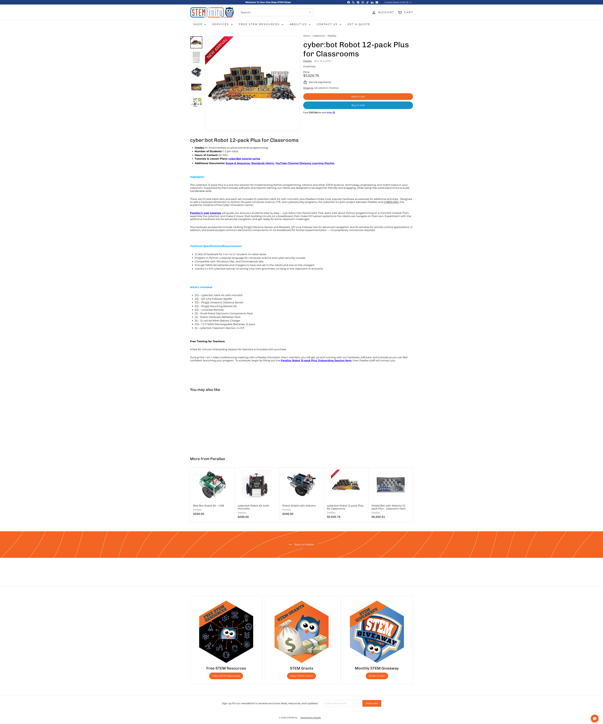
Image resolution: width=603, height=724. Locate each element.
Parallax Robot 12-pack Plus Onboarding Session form (316, 360)
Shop (198, 24)
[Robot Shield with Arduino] (301, 493)
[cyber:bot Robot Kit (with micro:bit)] (257, 494)
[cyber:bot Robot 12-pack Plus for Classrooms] (208, 422)
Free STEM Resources (260, 24)
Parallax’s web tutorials (205, 213)
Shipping (308, 88)
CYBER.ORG (391, 202)
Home (306, 36)
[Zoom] (252, 83)
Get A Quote (359, 24)
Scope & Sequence (238, 163)
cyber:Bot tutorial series (244, 158)
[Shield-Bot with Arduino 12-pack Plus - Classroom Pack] (390, 494)
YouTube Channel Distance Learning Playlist (304, 163)
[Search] (310, 12)
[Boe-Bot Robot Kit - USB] (212, 493)
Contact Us (328, 24)
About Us (299, 24)
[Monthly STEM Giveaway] (377, 632)
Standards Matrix (262, 163)
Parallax (332, 36)
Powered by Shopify (311, 717)
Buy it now (358, 105)
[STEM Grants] (301, 632)
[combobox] (276, 12)
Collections (319, 36)
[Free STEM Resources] (226, 632)
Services (221, 24)
